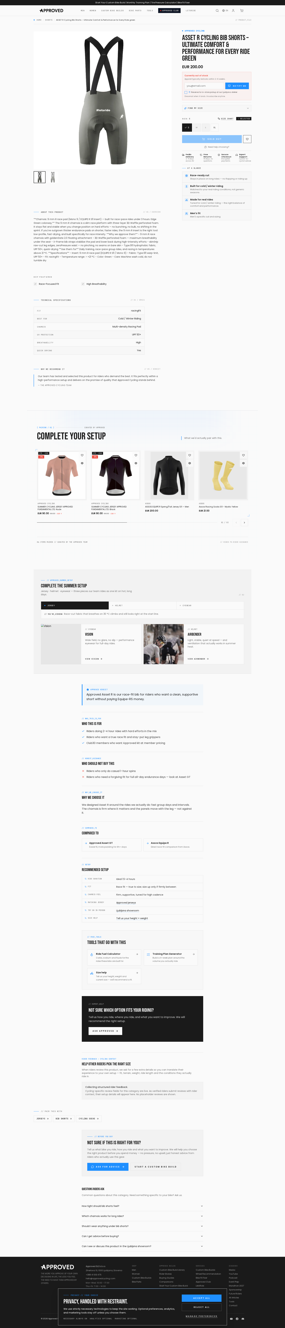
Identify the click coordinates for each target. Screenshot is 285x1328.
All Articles (234, 1297)
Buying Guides (166, 1277)
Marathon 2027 (236, 1285)
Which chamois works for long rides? (103, 1216)
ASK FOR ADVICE (108, 1166)
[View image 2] (53, 177)
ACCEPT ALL (201, 1298)
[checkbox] (186, 92)
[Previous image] (39, 100)
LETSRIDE (191, 10)
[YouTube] (231, 1319)
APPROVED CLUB (170, 10)
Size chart (227, 119)
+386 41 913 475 (93, 1274)
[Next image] (166, 100)
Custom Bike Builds (141, 1277)
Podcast (233, 1277)
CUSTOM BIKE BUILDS (112, 10)
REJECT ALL (202, 1307)
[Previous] (236, 522)
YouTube (233, 1273)
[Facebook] (237, 1319)
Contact (233, 1305)
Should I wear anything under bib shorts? (105, 1226)
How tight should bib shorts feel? (100, 1206)
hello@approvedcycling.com (100, 1278)
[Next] (244, 522)
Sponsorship (235, 1289)
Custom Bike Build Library (172, 1270)
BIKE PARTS (135, 10)
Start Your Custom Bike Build (110, 2)
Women (136, 1273)
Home (39, 20)
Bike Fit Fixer (184, 2)
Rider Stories (165, 1273)
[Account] (233, 10)
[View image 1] (40, 177)
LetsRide (200, 1285)
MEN (83, 10)
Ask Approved (103, 1031)
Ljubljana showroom (127, 910)
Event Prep (234, 1281)
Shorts (48, 20)
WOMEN (93, 10)
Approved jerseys (126, 902)
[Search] (217, 10)
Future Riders (235, 1293)
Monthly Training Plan (138, 2)
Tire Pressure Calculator (163, 2)
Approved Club (203, 1281)
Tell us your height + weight (132, 918)
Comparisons (166, 1281)
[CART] (241, 10)
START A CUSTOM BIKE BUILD (156, 1166)
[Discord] (243, 1319)
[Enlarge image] (103, 100)
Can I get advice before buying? (100, 1236)
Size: (186, 118)
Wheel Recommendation (208, 1273)
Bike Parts (136, 1281)
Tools (231, 1301)
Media (232, 1270)
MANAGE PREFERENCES (202, 1316)
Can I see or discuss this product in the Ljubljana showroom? (116, 1246)
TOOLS (150, 10)
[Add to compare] (82, 463)
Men (134, 1270)
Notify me (239, 86)
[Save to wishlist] (247, 139)
